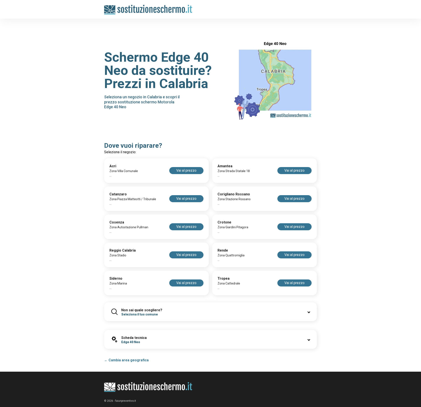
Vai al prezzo (186, 170)
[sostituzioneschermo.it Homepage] (148, 387)
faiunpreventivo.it (125, 400)
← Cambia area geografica (126, 360)
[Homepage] (148, 7)
